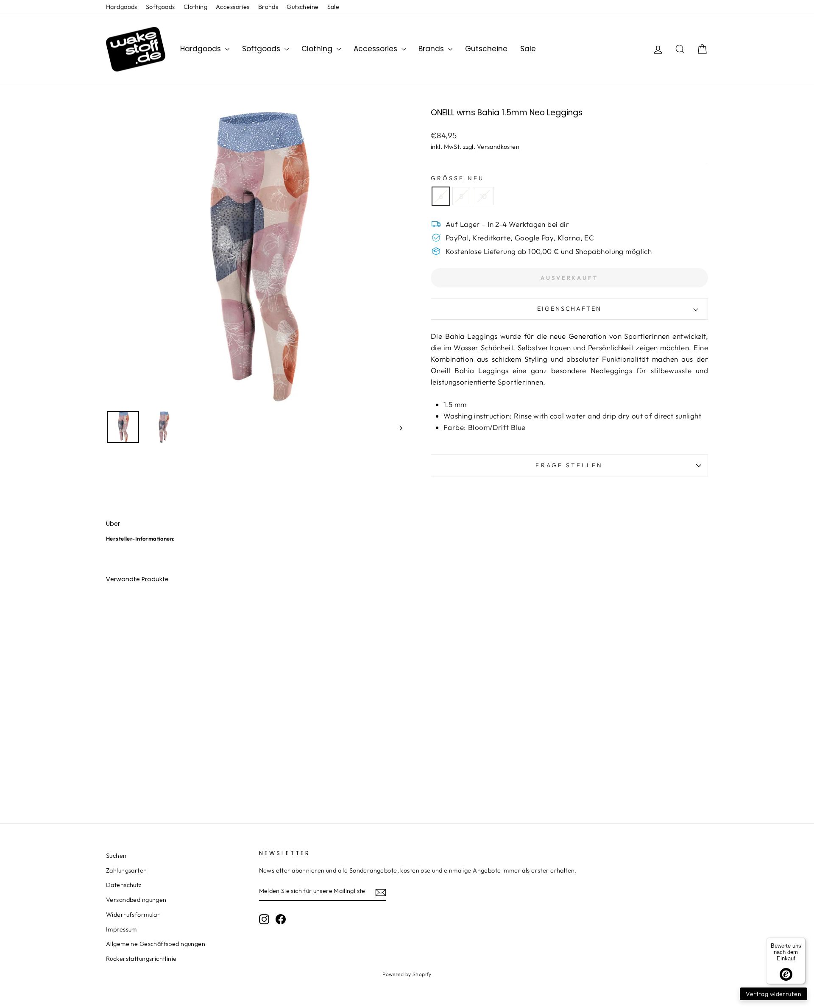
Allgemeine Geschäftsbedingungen (155, 944)
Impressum (121, 929)
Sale (333, 7)
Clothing (195, 7)
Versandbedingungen (136, 900)
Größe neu (457, 178)
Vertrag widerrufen (773, 994)
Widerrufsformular (133, 914)
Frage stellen (569, 465)
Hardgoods (121, 7)
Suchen (116, 855)
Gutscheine (302, 7)
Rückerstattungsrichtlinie (141, 958)
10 (483, 196)
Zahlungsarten (126, 870)
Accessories (233, 7)
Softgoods (160, 7)
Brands (268, 7)
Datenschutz (124, 885)
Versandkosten (498, 147)
